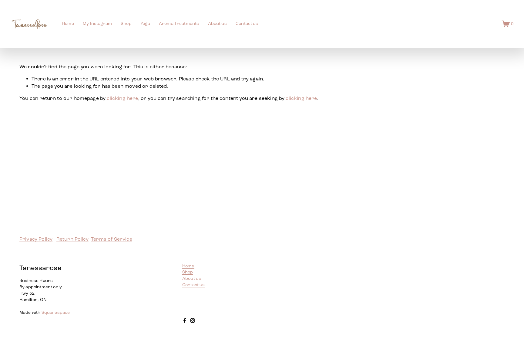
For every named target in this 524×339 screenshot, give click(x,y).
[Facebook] (184, 320)
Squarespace (56, 312)
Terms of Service (111, 239)
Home (68, 23)
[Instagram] (192, 320)
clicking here (122, 98)
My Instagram (97, 23)
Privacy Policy (35, 239)
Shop (187, 272)
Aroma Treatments (179, 23)
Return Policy (72, 239)
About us (217, 23)
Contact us (247, 23)
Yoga (145, 23)
